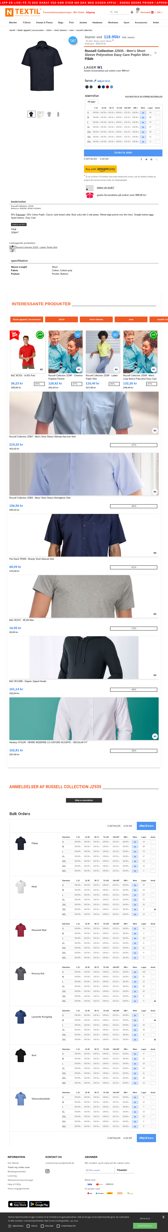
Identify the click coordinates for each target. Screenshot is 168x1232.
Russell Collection (99, 51)
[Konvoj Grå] (91, 87)
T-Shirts (27, 22)
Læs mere (74, 1221)
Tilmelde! (122, 1170)
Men (131, 319)
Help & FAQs (14, 1184)
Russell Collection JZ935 (22, 206)
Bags (60, 22)
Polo (71, 22)
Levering (12, 1175)
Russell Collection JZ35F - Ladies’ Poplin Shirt (36, 247)
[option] (45, 66)
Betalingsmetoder (17, 1171)
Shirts (61, 319)
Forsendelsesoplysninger (57, 12)
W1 (100, 67)
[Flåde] (87, 87)
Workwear (113, 22)
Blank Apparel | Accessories (27, 319)
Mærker (13, 22)
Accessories (141, 22)
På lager (91, 102)
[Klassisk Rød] (107, 87)
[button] (132, 12)
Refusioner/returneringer (20, 1180)
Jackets (83, 22)
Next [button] (47, 74)
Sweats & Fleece (44, 22)
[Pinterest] (151, 159)
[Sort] (99, 87)
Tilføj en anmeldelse (84, 800)
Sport (126, 22)
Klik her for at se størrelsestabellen (143, 96)
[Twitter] (146, 159)
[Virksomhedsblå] (111, 87)
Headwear (97, 22)
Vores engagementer (19, 1188)
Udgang (90, 12)
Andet (156, 22)
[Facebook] (141, 159)
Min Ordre (78, 12)
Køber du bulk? (105, 187)
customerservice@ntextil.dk (59, 1163)
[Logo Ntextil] (23, 12)
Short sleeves (96, 319)
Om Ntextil (13, 1163)
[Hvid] (95, 87)
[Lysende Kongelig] (103, 87)
